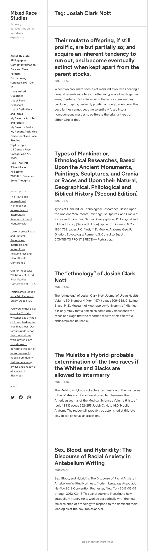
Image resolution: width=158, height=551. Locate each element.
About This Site (20, 56)
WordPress (106, 541)
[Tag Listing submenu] (25, 145)
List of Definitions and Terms (21, 112)
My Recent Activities (23, 131)
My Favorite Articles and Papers (23, 120)
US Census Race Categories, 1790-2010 (21, 154)
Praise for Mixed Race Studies (23, 138)
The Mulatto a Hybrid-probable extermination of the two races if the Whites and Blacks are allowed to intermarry (97, 365)
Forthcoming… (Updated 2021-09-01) (22, 83)
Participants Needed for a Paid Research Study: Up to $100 (22, 296)
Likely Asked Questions (18, 94)
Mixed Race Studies (23, 15)
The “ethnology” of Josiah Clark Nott (95, 277)
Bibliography (18, 60)
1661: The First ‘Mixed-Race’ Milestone (19, 167)
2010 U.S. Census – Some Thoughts (22, 178)
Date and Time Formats (19, 71)
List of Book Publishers (17, 103)
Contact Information (23, 65)
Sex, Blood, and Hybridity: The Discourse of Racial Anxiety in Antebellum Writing (93, 456)
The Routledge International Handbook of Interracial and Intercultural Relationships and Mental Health (21, 210)
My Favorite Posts (21, 127)
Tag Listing (17, 145)
